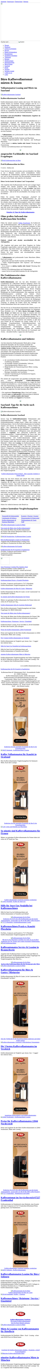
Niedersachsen (9, 61)
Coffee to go (8, 73)
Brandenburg (8, 54)
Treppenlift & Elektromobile (10, 516)
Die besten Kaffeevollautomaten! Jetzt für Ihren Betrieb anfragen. (20, 1321)
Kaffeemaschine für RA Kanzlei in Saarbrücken (15, 550)
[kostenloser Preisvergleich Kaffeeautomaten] (20, 150)
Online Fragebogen (24, 223)
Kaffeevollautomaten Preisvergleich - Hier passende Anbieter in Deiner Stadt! (20, 474)
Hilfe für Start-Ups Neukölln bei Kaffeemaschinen (16, 646)
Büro (8, 573)
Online (34, 575)
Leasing (27, 575)
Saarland (7, 66)
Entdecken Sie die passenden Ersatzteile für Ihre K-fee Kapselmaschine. (20, 747)
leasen (29, 577)
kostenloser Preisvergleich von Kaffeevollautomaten (20, 1115)
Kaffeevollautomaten (18, 575)
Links (6, 74)
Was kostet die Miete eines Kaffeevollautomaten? (15, 528)
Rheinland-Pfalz (9, 62)
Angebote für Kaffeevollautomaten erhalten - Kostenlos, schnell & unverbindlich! (20, 1350)
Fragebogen (18, 573)
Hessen (7, 45)
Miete (30, 575)
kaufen (25, 577)
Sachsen (7, 69)
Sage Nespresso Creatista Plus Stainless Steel (14, 567)
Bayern (7, 50)
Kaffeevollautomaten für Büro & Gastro (20, 1292)
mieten (33, 577)
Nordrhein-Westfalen (11, 55)
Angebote (4, 573)
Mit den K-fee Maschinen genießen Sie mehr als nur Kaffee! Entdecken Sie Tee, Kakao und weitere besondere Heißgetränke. (20, 940)
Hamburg (7, 47)
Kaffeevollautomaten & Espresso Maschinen (9, 521)
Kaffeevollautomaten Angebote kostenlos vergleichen (20, 900)
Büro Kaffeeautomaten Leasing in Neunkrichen (15, 540)
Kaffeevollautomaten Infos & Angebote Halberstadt (16, 605)
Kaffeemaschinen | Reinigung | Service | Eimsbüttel (16, 621)
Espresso (12, 573)
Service (3, 577)
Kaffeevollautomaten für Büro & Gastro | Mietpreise (16, 588)
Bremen (7, 59)
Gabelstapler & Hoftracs (9, 518)
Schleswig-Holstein (10, 49)
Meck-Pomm (8, 64)
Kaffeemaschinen (6, 575)
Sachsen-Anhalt (9, 71)
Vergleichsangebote (10, 577)
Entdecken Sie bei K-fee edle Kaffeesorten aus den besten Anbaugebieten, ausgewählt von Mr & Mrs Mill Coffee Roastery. (20, 919)
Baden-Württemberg (11, 52)
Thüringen (8, 57)
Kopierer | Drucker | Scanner (29, 516)
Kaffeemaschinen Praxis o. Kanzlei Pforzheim (15, 580)
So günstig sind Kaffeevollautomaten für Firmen (15, 597)
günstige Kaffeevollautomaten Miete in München (15, 654)
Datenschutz (18, 1)
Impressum (10, 1)
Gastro (23, 573)
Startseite (3, 1)
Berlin (6, 67)
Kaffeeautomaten (33, 573)
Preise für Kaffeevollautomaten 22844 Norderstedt (16, 629)
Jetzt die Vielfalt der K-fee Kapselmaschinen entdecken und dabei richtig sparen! (20, 1039)
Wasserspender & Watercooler (30, 518)
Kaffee (27, 573)
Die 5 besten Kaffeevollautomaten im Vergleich (15, 638)
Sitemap (25, 1)
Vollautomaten (19, 577)
